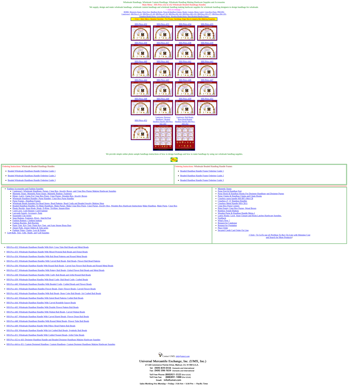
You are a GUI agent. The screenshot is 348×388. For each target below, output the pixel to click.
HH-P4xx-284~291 (219, 14)
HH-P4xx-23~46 (149, 14)
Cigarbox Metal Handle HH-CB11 (233, 203)
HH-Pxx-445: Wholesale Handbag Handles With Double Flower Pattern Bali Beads (43, 307)
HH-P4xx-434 (185, 24)
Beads (184, 12)
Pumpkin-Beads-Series (147, 16)
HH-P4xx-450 (185, 99)
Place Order (223, 228)
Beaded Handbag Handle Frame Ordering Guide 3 (202, 180)
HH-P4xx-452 (141, 120)
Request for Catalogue (227, 223)
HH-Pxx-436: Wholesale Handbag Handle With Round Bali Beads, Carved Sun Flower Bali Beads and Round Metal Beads (60, 266)
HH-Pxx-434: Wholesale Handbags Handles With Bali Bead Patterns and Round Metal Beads (47, 256)
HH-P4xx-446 (185, 80)
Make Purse (162, 206)
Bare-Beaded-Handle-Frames (198, 16)
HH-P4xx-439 (207, 43)
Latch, (202, 12)
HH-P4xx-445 (163, 80)
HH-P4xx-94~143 (175, 14)
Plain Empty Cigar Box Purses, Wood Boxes (237, 208)
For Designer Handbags (255, 193)
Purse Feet (146, 12)
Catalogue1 (126, 14)
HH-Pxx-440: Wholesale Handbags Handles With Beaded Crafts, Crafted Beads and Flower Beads (49, 284)
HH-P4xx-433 (163, 24)
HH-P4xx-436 (141, 43)
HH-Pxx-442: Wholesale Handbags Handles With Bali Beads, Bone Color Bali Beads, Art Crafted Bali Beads (54, 293)
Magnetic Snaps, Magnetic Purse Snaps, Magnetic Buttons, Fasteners (42, 193)
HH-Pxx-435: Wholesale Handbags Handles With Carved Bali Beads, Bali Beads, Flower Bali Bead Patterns (53, 261)
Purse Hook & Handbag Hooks (231, 193)
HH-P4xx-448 (141, 99)
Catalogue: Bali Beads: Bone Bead (185, 120)
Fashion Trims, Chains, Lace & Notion (29, 230)
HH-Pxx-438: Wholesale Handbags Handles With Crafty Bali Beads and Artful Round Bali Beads (49, 275)
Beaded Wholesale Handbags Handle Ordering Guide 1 (32, 171)
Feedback (222, 218)
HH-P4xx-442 (185, 61)
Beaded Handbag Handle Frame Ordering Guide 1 (202, 171)
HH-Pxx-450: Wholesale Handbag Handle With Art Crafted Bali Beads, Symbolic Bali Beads (47, 330)
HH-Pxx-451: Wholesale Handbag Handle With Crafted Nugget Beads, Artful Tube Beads (45, 335)
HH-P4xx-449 (163, 99)
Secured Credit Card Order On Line (233, 230)
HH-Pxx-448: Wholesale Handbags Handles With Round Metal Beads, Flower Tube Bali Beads (48, 321)
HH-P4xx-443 (207, 61)
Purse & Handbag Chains (172, 12)
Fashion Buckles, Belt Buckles (26, 223)
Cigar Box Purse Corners (228, 206)
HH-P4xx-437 (163, 43)
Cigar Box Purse (211, 12)
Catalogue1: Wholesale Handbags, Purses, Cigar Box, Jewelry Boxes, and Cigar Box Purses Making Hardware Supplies (64, 191)
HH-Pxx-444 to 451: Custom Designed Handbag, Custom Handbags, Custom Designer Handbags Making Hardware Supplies (61, 344)
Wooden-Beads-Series (179, 16)
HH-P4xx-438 (185, 43)
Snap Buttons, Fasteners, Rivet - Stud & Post (32, 218)
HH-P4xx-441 (163, 61)
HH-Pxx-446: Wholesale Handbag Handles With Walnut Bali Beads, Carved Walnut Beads (46, 312)
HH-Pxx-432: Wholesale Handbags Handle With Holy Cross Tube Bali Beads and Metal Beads (48, 247)
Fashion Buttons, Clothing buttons (27, 220)
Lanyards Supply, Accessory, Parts (27, 213)
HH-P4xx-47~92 (162, 14)
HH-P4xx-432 (141, 24)
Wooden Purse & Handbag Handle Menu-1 (236, 213)
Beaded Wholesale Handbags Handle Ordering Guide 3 (32, 180)
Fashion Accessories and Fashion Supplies (25, 189)
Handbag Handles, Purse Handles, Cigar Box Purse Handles (48, 198)
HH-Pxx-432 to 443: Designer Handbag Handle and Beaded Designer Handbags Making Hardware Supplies (53, 339)
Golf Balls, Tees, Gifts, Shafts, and (22, 233)
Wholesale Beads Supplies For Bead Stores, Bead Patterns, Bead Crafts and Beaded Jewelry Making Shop (58, 203)
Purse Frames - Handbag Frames (27, 201)
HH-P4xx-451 (207, 99)
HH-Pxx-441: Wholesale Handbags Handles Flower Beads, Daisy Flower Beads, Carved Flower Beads (51, 289)
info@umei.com (183, 356)
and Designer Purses (275, 193)
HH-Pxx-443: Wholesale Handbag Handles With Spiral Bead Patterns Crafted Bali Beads (45, 298)
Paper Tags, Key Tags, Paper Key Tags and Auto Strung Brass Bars (42, 225)
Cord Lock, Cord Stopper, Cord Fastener (30, 211)
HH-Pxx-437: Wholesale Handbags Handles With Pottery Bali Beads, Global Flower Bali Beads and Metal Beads (55, 270)
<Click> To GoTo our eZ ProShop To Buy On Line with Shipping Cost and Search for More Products (279, 236)
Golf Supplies (43, 233)
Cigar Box (172, 206)
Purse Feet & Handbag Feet (230, 191)
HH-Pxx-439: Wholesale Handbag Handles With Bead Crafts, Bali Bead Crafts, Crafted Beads (47, 279)
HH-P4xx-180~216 (190, 14)
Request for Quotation (227, 225)
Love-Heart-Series (163, 16)
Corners (190, 12)
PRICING (220, 12)
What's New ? (224, 220)
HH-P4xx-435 (207, 24)
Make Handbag (149, 206)
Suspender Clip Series (22, 215)
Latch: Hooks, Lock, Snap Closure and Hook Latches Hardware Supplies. (250, 215)
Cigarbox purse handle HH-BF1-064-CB (235, 198)
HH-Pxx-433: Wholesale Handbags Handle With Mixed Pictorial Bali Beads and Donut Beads (47, 252)
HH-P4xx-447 (207, 80)
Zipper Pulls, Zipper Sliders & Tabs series (30, 228)
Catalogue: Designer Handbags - (163, 120)
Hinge (196, 12)
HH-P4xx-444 (141, 80)
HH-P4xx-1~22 (136, 14)
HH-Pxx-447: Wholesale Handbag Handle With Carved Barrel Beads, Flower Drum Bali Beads (48, 316)
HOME (126, 12)
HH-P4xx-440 (141, 61)
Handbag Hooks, (157, 12)
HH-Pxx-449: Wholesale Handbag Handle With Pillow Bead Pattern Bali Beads (41, 326)
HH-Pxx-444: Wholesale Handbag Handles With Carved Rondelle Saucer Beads (41, 303)
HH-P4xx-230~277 (204, 14)
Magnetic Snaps (136, 12)
